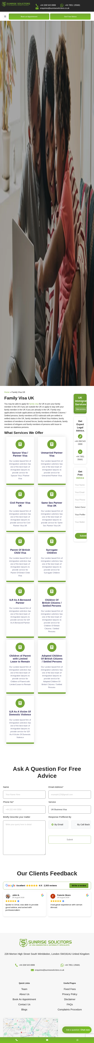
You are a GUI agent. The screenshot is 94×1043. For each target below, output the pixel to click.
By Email (58, 824)
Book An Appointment (24, 999)
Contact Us (24, 1004)
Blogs (24, 1009)
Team (24, 989)
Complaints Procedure (70, 1009)
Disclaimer (69, 999)
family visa (34, 404)
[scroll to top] (47, 1033)
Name (6, 787)
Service (52, 802)
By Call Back (83, 824)
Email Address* (55, 787)
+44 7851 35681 (80, 458)
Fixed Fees (70, 989)
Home (7, 392)
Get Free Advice (70, 17)
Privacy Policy (69, 994)
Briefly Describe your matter (16, 817)
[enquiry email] (47, 1040)
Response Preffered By (59, 817)
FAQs (70, 1004)
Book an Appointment (29, 17)
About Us (24, 994)
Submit (83, 536)
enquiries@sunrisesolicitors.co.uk (54, 8)
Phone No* (8, 802)
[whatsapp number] (77, 1040)
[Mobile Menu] (5, 16)
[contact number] (17, 1040)
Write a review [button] (79, 885)
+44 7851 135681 (72, 5)
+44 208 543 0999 (48, 5)
